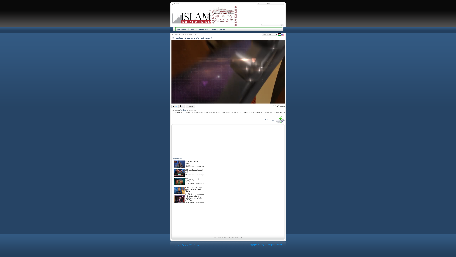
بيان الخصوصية (180, 245)
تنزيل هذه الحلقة (270, 120)
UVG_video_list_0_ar (220, 237)
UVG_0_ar (177, 34)
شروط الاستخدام (194, 245)
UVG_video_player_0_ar (189, 34)
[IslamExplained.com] (204, 16)
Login (268, 3)
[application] (228, 72)
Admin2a (183, 110)
